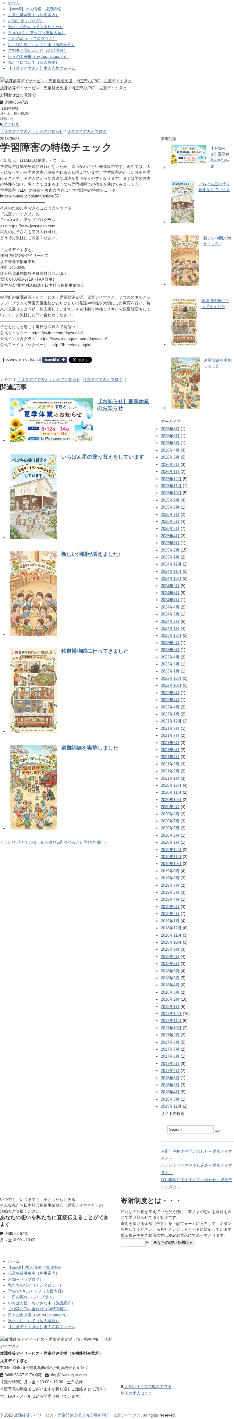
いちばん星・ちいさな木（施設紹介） (41, 44)
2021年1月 (170, 778)
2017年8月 (170, 1042)
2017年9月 (170, 1035)
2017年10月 (171, 1028)
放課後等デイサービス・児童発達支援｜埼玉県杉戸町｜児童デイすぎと (77, 1415)
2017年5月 (170, 1063)
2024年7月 (170, 600)
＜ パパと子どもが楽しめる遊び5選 (31, 842)
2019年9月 (170, 871)
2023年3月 (170, 664)
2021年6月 (170, 742)
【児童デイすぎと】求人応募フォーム (41, 68)
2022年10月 (171, 685)
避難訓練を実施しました (89, 748)
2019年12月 (171, 849)
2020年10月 (171, 799)
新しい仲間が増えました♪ (91, 554)
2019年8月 (170, 878)
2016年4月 (170, 1092)
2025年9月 (170, 500)
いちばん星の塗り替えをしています (102, 457)
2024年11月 (171, 571)
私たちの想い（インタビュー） (35, 26)
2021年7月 (170, 735)
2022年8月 (170, 692)
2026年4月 (170, 450)
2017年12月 (171, 1013)
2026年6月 (170, 436)
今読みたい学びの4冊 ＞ (85, 842)
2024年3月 (170, 614)
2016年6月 (170, 1078)
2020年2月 (170, 835)
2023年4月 (170, 657)
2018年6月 (170, 971)
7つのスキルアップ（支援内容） (37, 32)
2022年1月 (170, 714)
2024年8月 (170, 593)
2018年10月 (171, 942)
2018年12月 (171, 928)
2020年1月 (170, 842)
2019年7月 (170, 885)
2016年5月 (170, 1085)
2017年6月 (170, 1056)
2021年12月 (171, 721)
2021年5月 (170, 749)
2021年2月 (170, 771)
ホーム (14, 3)
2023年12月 (171, 635)
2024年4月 (170, 607)
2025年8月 (170, 507)
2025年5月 (170, 528)
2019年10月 (171, 863)
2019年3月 (170, 906)
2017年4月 (170, 1070)
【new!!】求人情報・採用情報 (34, 9)
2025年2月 (170, 550)
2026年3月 (170, 457)
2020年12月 (171, 785)
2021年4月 (170, 756)
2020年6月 (170, 828)
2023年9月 (170, 642)
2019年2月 (170, 913)
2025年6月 (170, 521)
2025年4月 (170, 536)
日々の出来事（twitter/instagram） (38, 56)
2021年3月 (170, 764)
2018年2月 (170, 999)
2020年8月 (170, 814)
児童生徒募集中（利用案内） (33, 14)
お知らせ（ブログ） (26, 21)
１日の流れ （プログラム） (32, 38)
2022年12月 (171, 678)
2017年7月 (170, 1049)
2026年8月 (170, 429)
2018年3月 (170, 992)
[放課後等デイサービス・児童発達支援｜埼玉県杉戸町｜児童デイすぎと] (66, 81)
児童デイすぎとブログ (87, 131)
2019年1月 (170, 921)
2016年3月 (170, 1099)
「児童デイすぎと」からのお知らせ (31, 131)
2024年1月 (170, 628)
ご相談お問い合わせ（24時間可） (38, 50)
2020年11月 (171, 792)
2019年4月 (170, 899)
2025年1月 (170, 557)
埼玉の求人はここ (136, 1393)
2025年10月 (171, 493)
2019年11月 (171, 856)
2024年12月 (171, 564)
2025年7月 (170, 514)
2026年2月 (170, 464)
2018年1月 (170, 1006)
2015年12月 (171, 1106)
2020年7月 (170, 821)
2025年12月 (171, 479)
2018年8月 (170, 956)
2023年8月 (170, 649)
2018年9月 (170, 949)
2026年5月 (170, 443)
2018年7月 (170, 963)
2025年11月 (171, 486)
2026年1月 (170, 471)
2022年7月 (170, 699)
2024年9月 (170, 586)
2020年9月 (170, 806)
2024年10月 (171, 578)
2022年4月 (170, 707)
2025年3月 (170, 543)
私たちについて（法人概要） (33, 62)
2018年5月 (170, 978)
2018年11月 (171, 935)
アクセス (10, 124)
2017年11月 (171, 1020)
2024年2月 (170, 621)
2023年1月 (170, 671)
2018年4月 (170, 985)
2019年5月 (170, 892)
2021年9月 (170, 728)
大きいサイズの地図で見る (147, 1386)
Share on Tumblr (54, 360)
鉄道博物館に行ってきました (95, 651)
